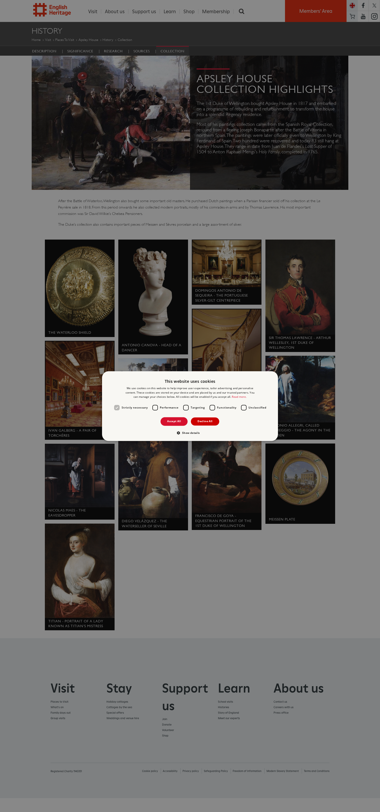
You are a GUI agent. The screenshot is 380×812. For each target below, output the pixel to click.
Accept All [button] (174, 421)
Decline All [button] (204, 421)
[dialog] (190, 406)
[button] (190, 432)
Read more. (239, 397)
